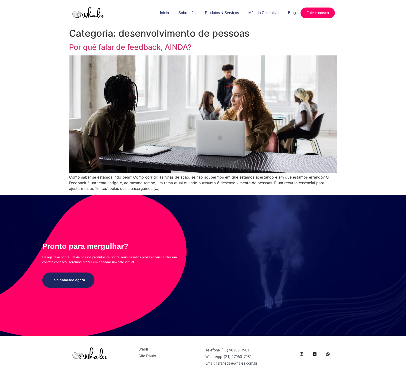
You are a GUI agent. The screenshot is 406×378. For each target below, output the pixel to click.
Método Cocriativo (263, 13)
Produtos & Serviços (222, 13)
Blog (292, 13)
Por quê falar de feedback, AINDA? (130, 47)
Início (164, 13)
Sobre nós (186, 13)
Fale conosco (317, 13)
